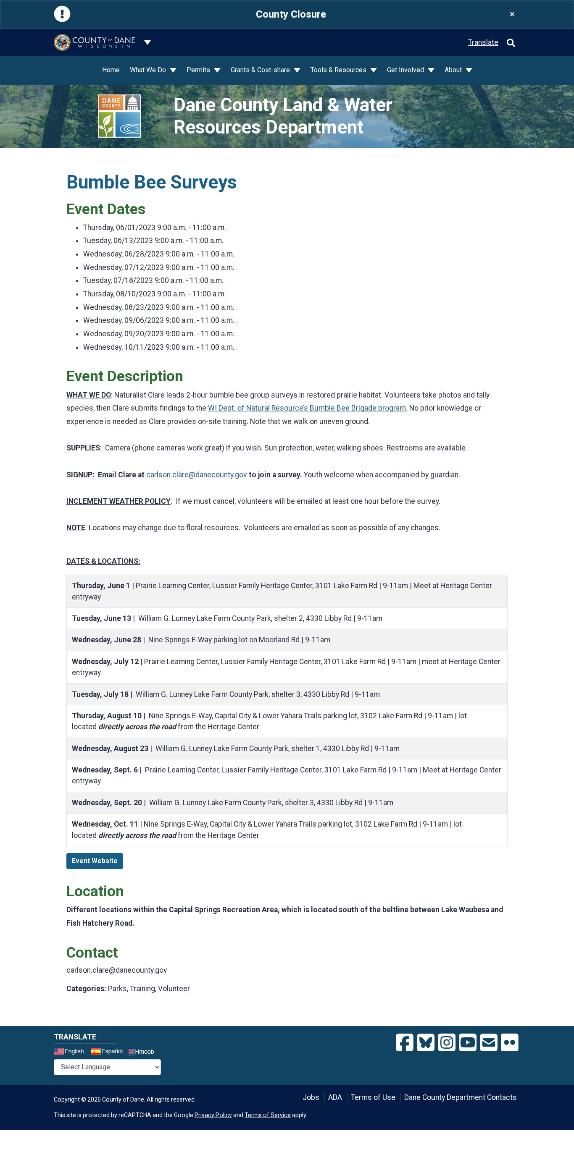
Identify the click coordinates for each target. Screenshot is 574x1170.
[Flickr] (509, 1043)
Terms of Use (373, 1097)
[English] (71, 1052)
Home (111, 70)
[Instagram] (446, 1043)
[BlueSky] (425, 1043)
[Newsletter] (488, 1043)
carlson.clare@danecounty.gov (196, 475)
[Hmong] (144, 1052)
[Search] (511, 42)
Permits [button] (199, 70)
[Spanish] (108, 1052)
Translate (483, 42)
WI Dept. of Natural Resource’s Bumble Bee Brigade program (307, 408)
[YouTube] (467, 1043)
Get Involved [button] (406, 70)
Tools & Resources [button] (339, 70)
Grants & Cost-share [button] (261, 70)
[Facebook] (404, 1043)
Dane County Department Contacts (460, 1097)
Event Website (95, 861)
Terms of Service (268, 1115)
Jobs (311, 1097)
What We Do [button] (149, 70)
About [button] (454, 70)
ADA (335, 1097)
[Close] (512, 14)
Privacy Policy (213, 1115)
